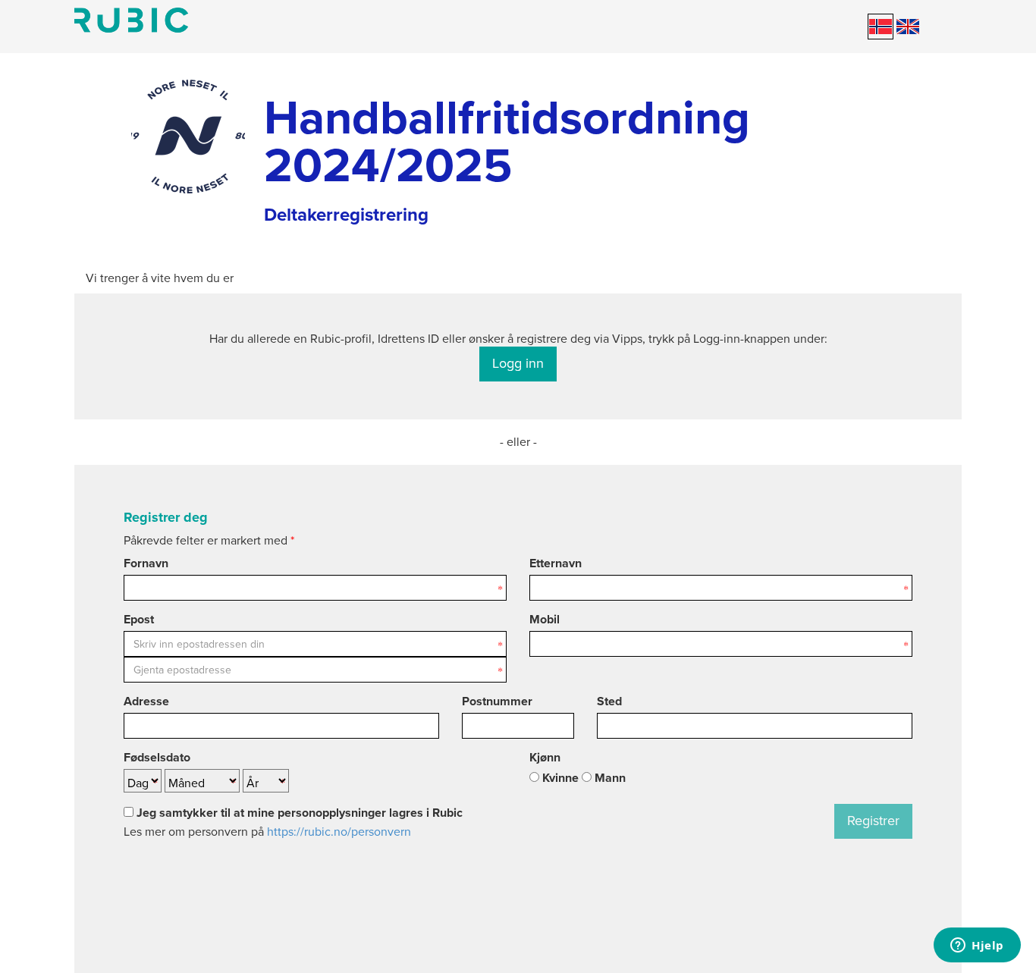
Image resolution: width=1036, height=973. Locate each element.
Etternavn (555, 563)
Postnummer (497, 701)
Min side (131, 20)
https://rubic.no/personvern (339, 832)
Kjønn (544, 757)
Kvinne (559, 778)
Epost (139, 619)
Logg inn (518, 363)
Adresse (146, 701)
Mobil (544, 619)
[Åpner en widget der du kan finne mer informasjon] (977, 946)
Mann (609, 778)
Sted (609, 701)
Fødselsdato (157, 757)
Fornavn (146, 563)
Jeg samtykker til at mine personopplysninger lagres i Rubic (298, 813)
